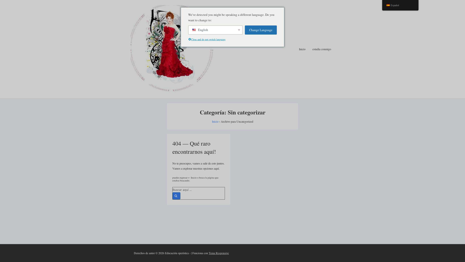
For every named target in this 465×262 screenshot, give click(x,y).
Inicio (302, 49)
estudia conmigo (321, 49)
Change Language (260, 30)
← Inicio (192, 177)
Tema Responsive (219, 253)
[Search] (176, 195)
